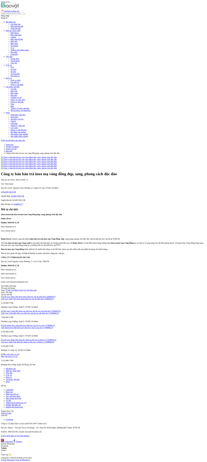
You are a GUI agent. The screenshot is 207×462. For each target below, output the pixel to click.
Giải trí (13, 121)
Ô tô (12, 67)
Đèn (12, 106)
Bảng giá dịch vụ (12, 394)
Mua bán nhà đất (17, 26)
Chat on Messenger (22, 460)
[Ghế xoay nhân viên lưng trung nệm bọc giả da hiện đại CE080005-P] (28, 297)
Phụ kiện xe (15, 76)
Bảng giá (9, 392)
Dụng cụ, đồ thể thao (18, 130)
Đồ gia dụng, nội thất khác (21, 110)
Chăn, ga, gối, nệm (18, 100)
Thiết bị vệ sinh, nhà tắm (20, 108)
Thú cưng (14, 117)
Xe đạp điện (15, 74)
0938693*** (18, 204)
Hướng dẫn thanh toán (14, 407)
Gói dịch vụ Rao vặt (11, 11)
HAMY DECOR (17, 196)
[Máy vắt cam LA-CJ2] (10, 354)
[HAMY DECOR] (8, 192)
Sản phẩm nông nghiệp (19, 136)
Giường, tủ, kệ (16, 98)
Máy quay (14, 44)
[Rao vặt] (10, 8)
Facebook (9, 419)
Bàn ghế (14, 95)
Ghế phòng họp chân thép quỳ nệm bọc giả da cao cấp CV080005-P (27, 328)
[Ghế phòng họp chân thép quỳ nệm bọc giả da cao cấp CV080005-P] (28, 325)
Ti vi (12, 48)
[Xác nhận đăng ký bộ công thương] (15, 436)
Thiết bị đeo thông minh (20, 50)
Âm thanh (14, 46)
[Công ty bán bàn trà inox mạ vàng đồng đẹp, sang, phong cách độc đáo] (29, 157)
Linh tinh (14, 123)
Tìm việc (14, 63)
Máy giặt (14, 91)
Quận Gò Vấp (11, 149)
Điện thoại (14, 33)
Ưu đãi (8, 401)
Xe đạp (13, 72)
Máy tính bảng (16, 35)
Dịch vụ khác (16, 80)
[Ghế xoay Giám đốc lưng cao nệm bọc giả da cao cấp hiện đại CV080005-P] (31, 311)
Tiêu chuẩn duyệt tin (13, 398)
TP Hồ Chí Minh (12, 147)
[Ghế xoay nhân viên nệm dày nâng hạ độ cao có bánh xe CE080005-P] (28, 340)
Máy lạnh (14, 93)
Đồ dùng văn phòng (18, 132)
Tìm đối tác (15, 82)
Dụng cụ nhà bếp (17, 102)
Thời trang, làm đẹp (18, 115)
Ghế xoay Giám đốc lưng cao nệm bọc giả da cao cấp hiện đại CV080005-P (30, 313)
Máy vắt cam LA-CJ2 (9, 356)
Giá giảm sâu (15, 24)
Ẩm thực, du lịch (17, 119)
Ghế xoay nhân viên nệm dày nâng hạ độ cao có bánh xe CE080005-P (27, 342)
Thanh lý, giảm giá (18, 126)
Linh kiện (14, 54)
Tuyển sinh (15, 59)
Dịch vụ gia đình (17, 85)
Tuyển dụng (15, 61)
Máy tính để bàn (17, 39)
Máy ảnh (14, 41)
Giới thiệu (9, 390)
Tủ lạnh (13, 89)
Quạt (12, 104)
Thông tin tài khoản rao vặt (16, 403)
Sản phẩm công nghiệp (19, 134)
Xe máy (14, 69)
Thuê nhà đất (15, 28)
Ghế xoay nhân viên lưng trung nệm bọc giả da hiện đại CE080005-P (27, 299)
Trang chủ (9, 145)
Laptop (13, 37)
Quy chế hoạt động (13, 396)
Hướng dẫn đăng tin (13, 405)
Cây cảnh (14, 128)
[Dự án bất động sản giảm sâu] (13, 140)
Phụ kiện (14, 52)
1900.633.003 (6, 413)
